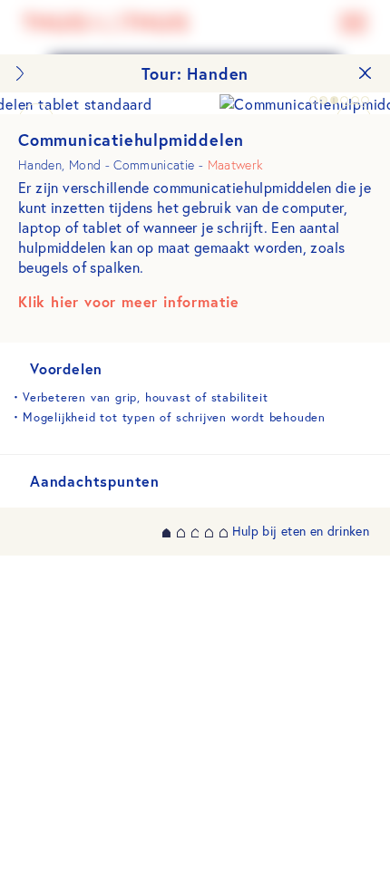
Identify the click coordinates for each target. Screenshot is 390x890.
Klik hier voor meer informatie (128, 302)
